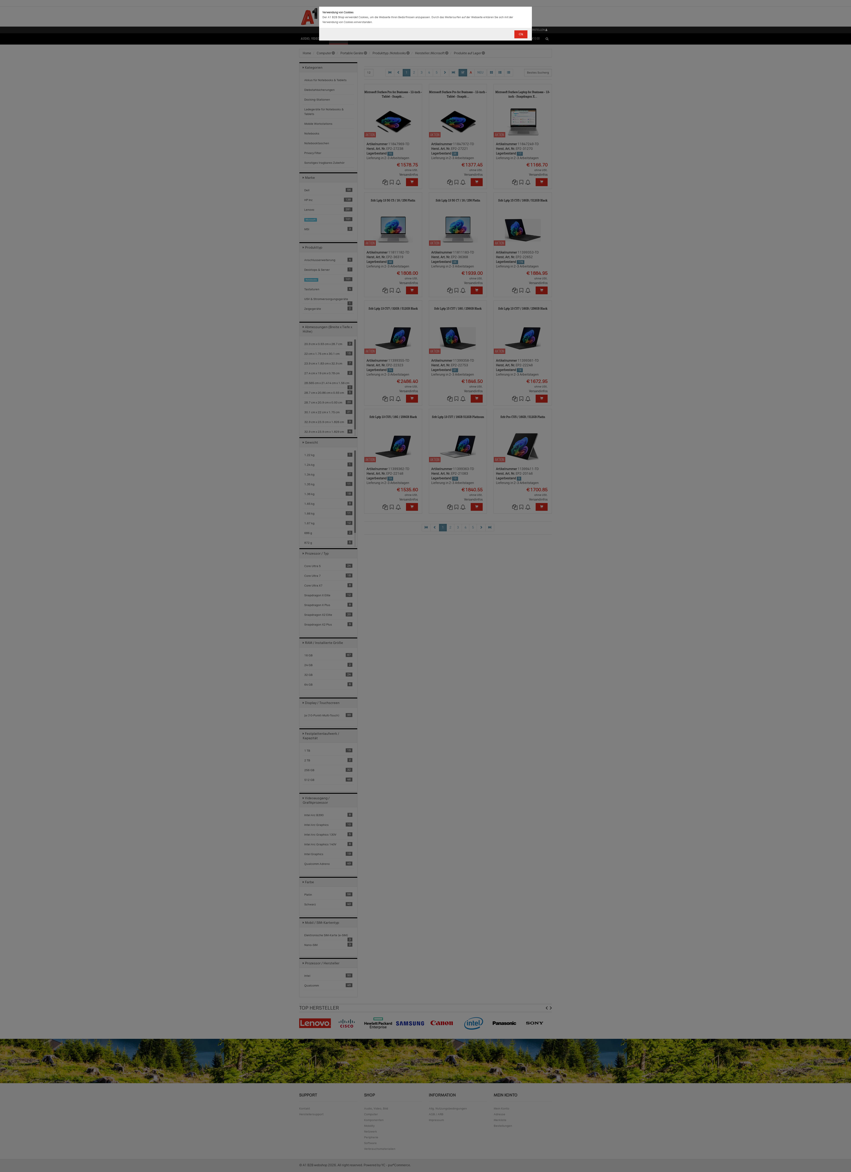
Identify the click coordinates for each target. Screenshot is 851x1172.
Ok (521, 34)
